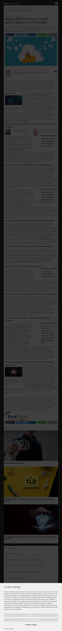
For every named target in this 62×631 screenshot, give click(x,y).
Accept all (31, 615)
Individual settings (31, 624)
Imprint (6, 628)
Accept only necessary (31, 620)
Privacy (11, 628)
